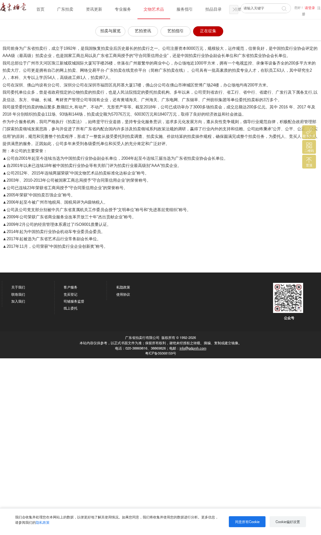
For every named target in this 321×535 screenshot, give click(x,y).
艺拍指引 (175, 31)
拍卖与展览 (110, 31)
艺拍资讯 (143, 31)
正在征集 (208, 31)
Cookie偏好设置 (288, 521)
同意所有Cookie (247, 521)
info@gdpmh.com (193, 348)
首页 (40, 9)
